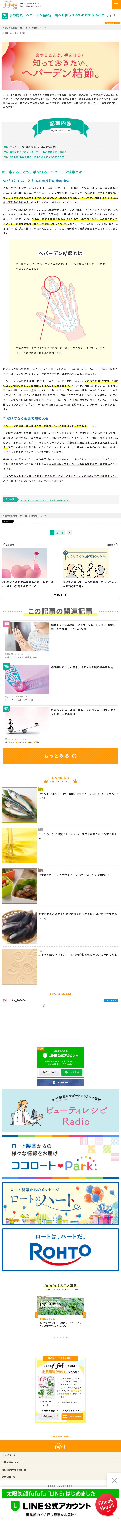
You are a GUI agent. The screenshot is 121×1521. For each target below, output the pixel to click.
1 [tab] (54, 1337)
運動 (19, 699)
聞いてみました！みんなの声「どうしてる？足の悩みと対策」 (90, 584)
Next (84, 1315)
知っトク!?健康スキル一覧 (35, 28)
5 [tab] (66, 1337)
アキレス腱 (28, 699)
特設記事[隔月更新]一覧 (12, 28)
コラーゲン (10, 699)
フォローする (110, 1000)
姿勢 (30, 742)
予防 (21, 657)
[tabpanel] (60, 1314)
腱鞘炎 (29, 657)
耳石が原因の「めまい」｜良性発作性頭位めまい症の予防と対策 (77, 954)
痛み (36, 657)
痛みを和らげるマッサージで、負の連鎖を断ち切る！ (38, 152)
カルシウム (21, 742)
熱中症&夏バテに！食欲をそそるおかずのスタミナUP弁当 (73, 875)
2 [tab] (57, 1337)
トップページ (8, 1455)
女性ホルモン (11, 657)
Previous (36, 1315)
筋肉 (8, 742)
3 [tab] (60, 1337)
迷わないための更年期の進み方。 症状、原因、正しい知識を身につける (28, 584)
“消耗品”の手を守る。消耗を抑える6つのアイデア (37, 157)
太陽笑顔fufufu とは (13, 1462)
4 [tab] (63, 1337)
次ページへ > (69, 532)
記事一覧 (60, 594)
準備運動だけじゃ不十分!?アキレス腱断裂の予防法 (82, 667)
